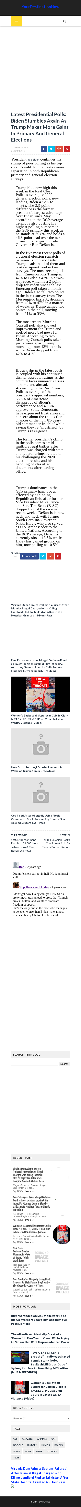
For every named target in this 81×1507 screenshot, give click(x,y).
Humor (45, 1445)
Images (58, 1445)
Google (18, 1445)
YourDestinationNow (40, 6)
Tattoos (51, 1451)
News (14, 556)
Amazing (27, 1439)
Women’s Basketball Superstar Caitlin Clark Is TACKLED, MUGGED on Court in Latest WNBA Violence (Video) (39, 719)
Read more (30, 1191)
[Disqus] (40, 909)
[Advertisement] (40, 70)
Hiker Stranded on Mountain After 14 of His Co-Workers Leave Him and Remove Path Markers (39, 1320)
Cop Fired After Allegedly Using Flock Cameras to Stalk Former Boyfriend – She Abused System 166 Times (38, 819)
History (32, 1445)
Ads (15, 1439)
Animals (42, 1439)
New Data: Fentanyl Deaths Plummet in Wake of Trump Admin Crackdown (37, 769)
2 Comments (18, 151)
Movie (16, 1451)
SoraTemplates (40, 1501)
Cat (53, 1439)
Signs (39, 1451)
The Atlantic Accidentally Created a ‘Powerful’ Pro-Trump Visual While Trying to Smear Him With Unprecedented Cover (40, 1338)
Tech (16, 1457)
